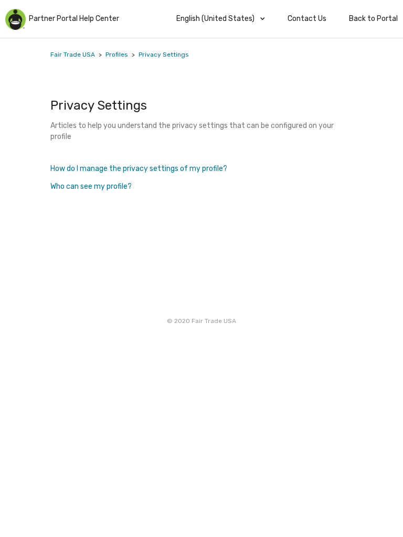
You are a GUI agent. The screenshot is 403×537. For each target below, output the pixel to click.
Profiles (116, 54)
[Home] (15, 27)
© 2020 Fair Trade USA (201, 321)
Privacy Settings (164, 54)
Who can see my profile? (91, 186)
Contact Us (307, 18)
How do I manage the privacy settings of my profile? (139, 168)
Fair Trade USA (72, 54)
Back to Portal (373, 18)
